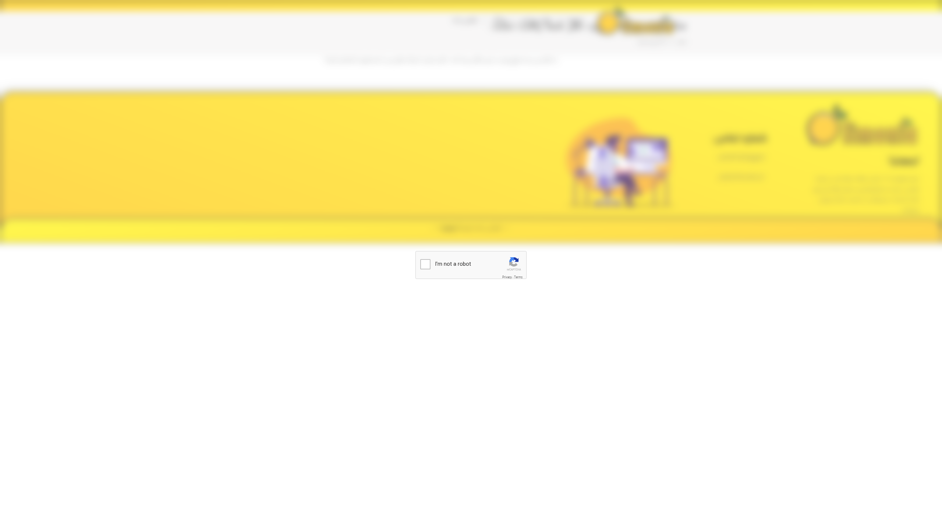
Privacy (507, 278)
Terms (518, 278)
